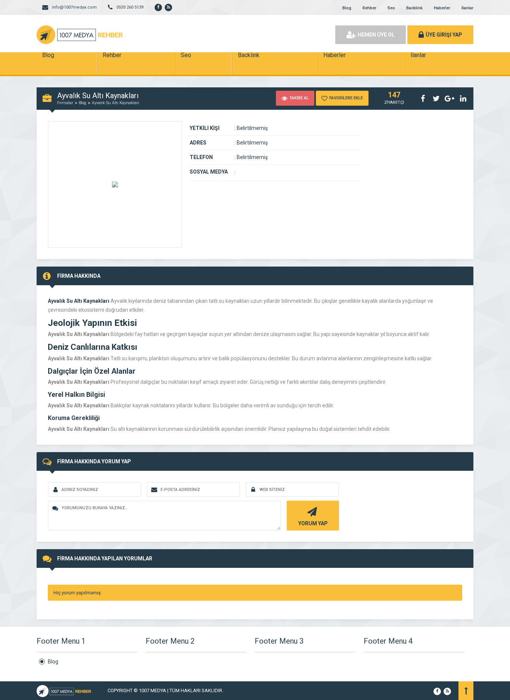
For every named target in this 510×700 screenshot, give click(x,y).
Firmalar (65, 102)
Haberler (442, 8)
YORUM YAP (313, 523)
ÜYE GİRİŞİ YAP (444, 35)
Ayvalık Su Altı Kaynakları (115, 102)
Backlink (414, 8)
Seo (391, 8)
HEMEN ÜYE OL (376, 35)
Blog (346, 8)
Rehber (369, 8)
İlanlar (467, 8)
